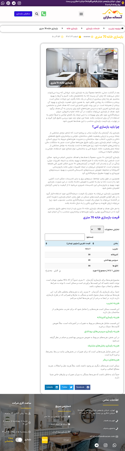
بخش (115, 243)
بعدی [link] (49, 270)
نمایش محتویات (111, 229)
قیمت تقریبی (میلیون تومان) (78, 243)
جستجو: (89, 237)
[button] (81, 14)
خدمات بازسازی (93, 28)
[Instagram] (19, 3)
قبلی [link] (56, 270)
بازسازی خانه (72, 28)
